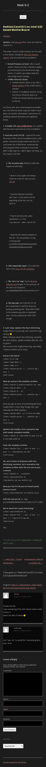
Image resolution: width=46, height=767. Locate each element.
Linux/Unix (26, 540)
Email (6, 709)
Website (6, 719)
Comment (7, 670)
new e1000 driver (24, 126)
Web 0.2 (23, 5)
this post (18, 42)
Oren (11, 543)
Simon (16, 594)
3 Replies (6, 36)
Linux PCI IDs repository (24, 269)
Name (6, 699)
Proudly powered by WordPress (14, 762)
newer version (18, 85)
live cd (11, 182)
